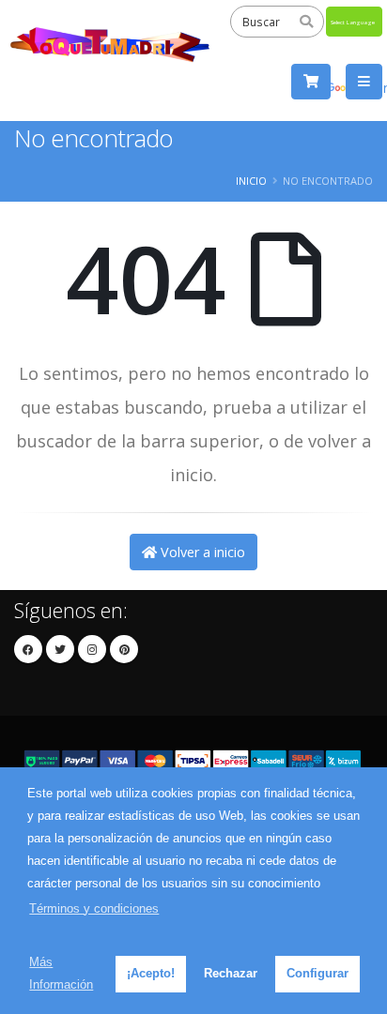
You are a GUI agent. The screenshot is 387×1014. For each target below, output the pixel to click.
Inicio (251, 181)
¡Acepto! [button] (151, 973)
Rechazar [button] (230, 973)
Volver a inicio (201, 552)
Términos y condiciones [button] (94, 908)
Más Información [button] (61, 973)
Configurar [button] (317, 973)
